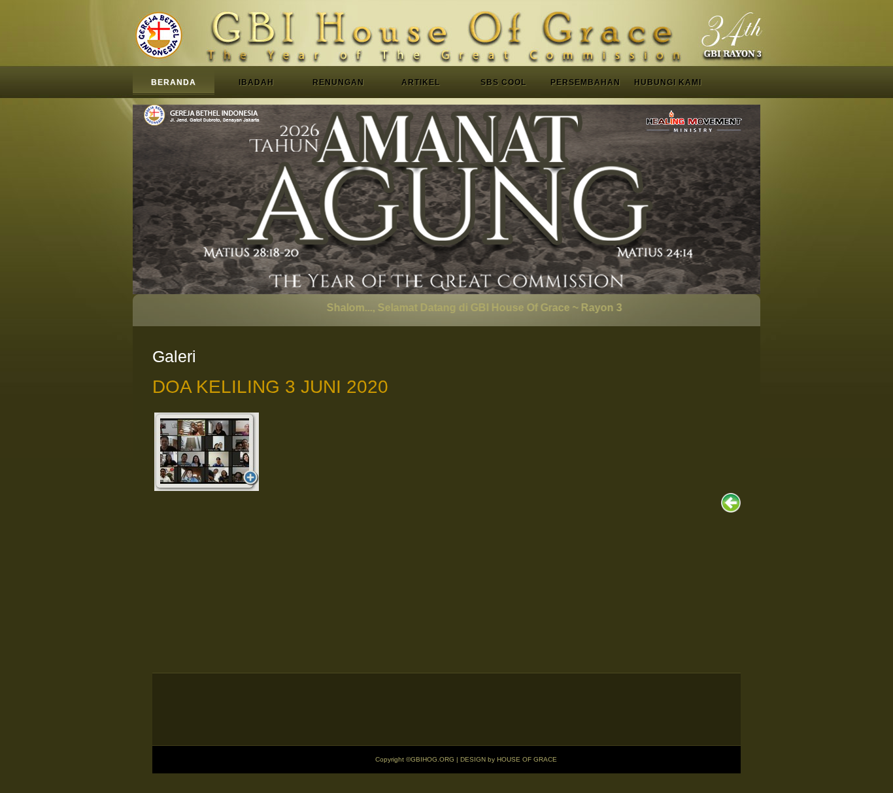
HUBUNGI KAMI (667, 82)
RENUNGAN (338, 82)
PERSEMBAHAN (585, 82)
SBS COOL (503, 82)
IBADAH (256, 82)
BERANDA (173, 82)
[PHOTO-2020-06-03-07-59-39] (206, 452)
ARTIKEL (420, 82)
